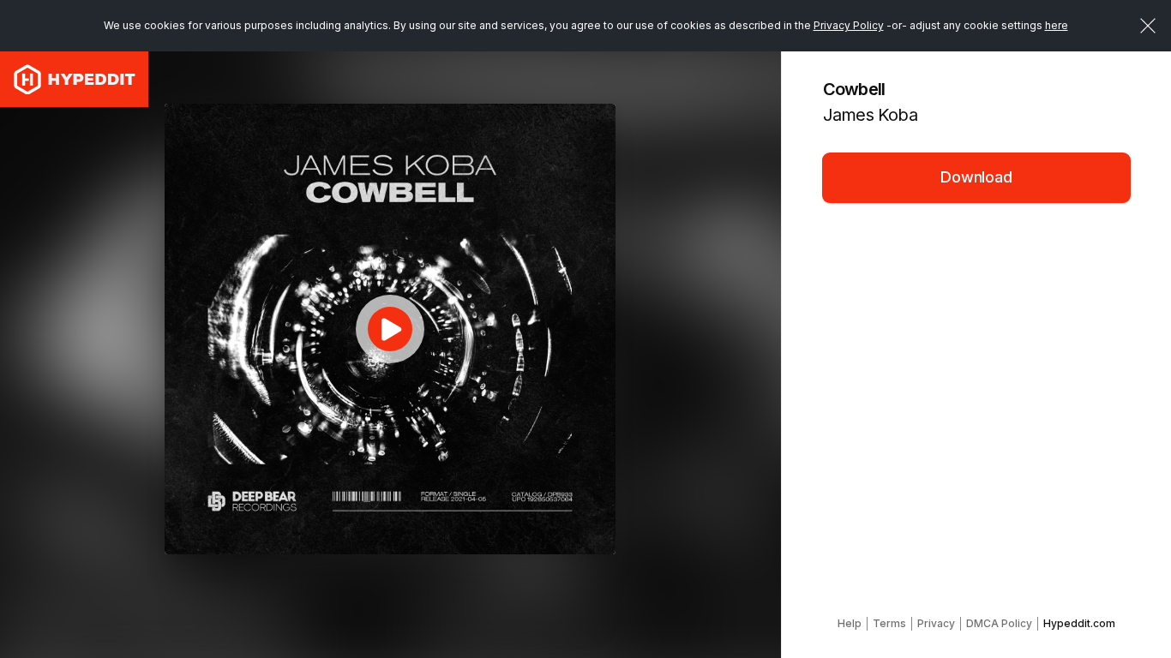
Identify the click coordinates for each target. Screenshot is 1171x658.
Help (850, 623)
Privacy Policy (849, 25)
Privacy (936, 623)
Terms (889, 623)
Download (976, 177)
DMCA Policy (999, 623)
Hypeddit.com (1079, 623)
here (1056, 25)
